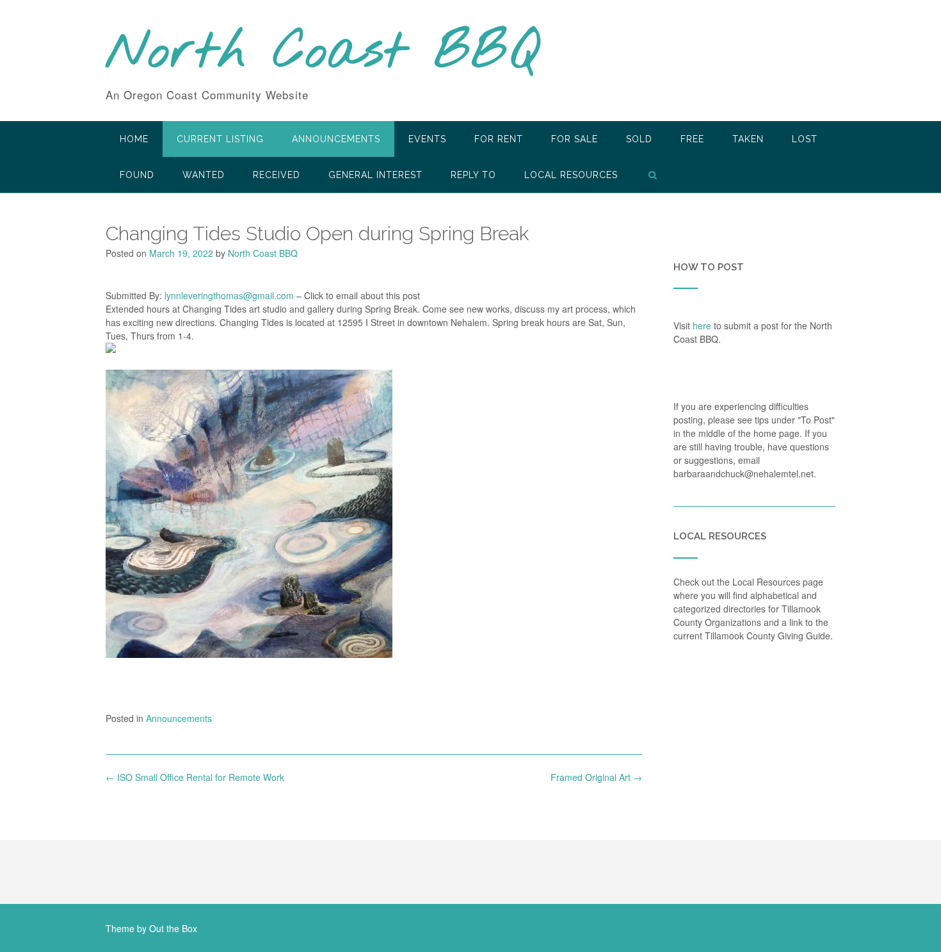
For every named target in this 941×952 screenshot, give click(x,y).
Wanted (203, 175)
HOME (134, 139)
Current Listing (220, 139)
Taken (748, 139)
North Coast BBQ (322, 53)
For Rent (498, 139)
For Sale (574, 139)
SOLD (639, 139)
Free (692, 139)
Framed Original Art (596, 777)
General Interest (375, 175)
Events (427, 139)
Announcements (336, 139)
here (702, 325)
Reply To (473, 175)
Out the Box (173, 928)
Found (137, 175)
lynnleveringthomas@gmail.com (229, 295)
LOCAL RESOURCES (571, 175)
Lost (804, 139)
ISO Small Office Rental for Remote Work (195, 777)
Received (276, 175)
